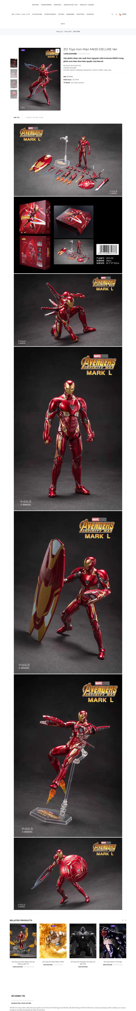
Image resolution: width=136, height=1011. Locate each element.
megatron (80, 14)
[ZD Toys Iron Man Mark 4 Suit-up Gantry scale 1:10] (23, 941)
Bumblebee (70, 14)
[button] (122, 14)
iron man (74, 83)
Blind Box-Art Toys (71, 4)
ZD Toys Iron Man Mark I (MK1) (53, 962)
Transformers (46, 4)
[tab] (16, 117)
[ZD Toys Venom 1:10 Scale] (112, 941)
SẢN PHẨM (35, 4)
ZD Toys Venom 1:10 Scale (113, 962)
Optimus (61, 14)
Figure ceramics (50, 14)
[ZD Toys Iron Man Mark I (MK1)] (53, 941)
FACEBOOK (90, 14)
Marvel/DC (57, 4)
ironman (81, 83)
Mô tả (17, 117)
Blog (63, 23)
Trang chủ (59, 31)
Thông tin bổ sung (34, 117)
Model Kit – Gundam (87, 4)
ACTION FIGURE (37, 14)
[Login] (117, 14)
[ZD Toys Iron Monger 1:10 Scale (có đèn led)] (82, 941)
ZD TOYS (76, 31)
